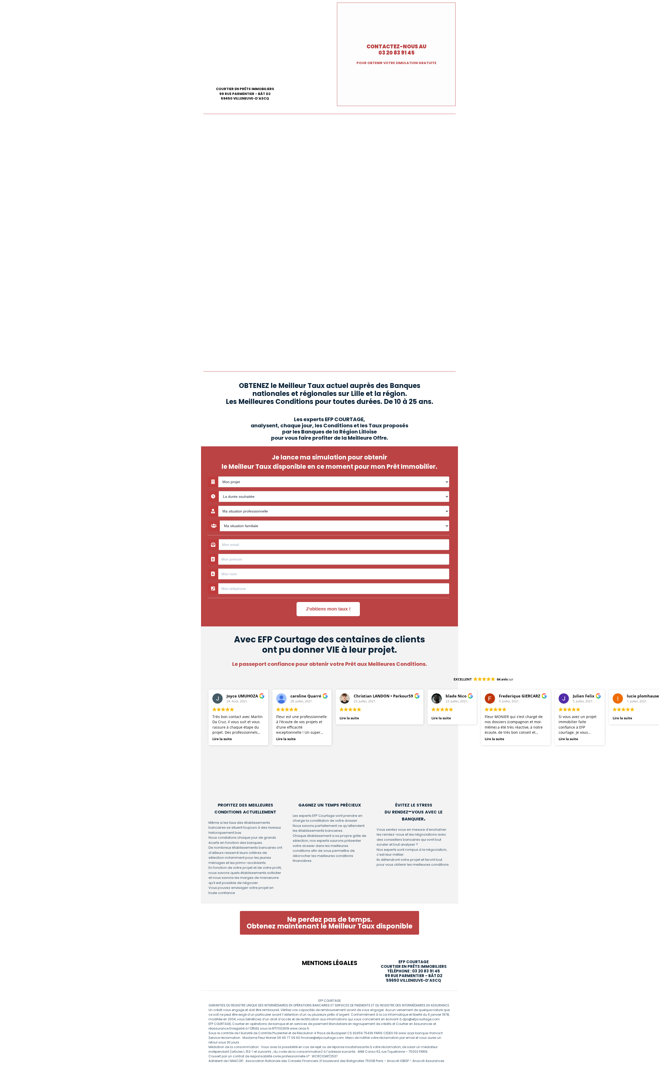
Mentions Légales (329, 963)
